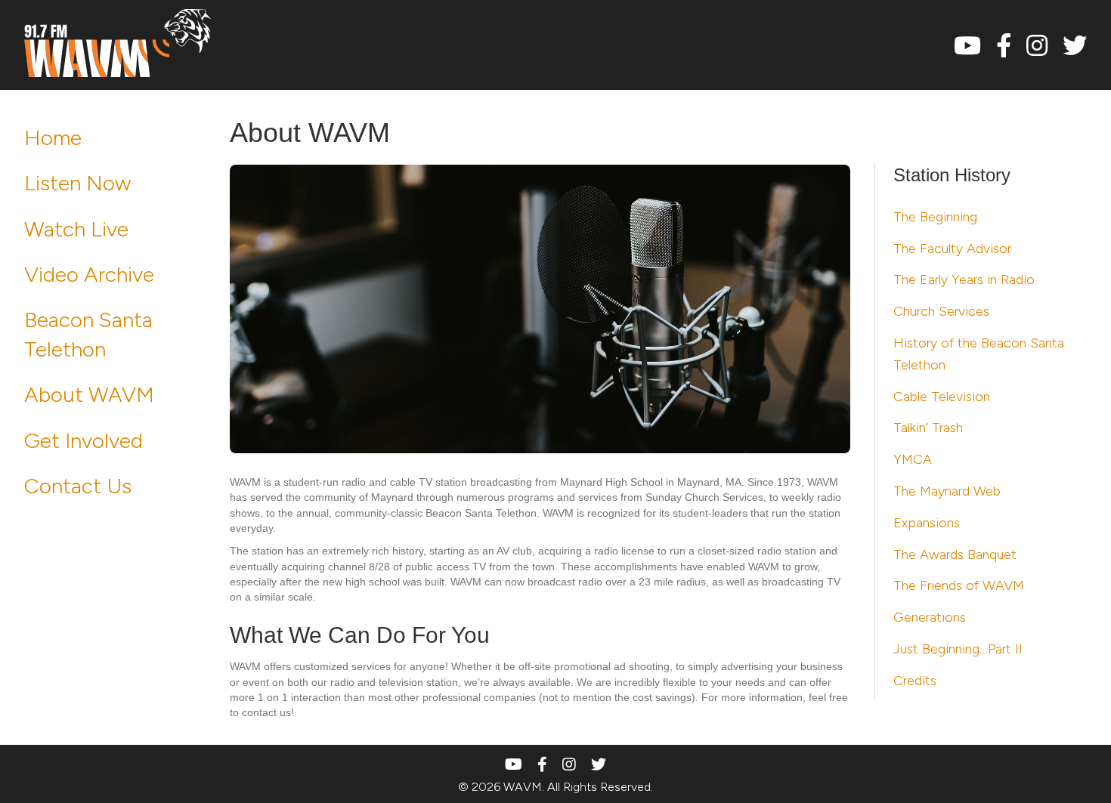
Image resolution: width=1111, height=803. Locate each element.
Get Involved (83, 440)
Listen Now (77, 183)
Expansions (926, 522)
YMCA (912, 459)
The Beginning (935, 216)
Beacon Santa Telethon (88, 334)
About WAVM (89, 394)
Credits (914, 680)
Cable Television (941, 396)
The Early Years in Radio (964, 279)
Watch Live (76, 229)
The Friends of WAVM (958, 585)
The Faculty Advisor (952, 248)
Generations (929, 617)
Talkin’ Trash (928, 427)
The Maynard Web (947, 491)
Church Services (941, 311)
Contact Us (78, 486)
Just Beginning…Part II (958, 649)
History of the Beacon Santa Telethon (978, 354)
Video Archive (89, 274)
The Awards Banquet (955, 554)
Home (53, 137)
